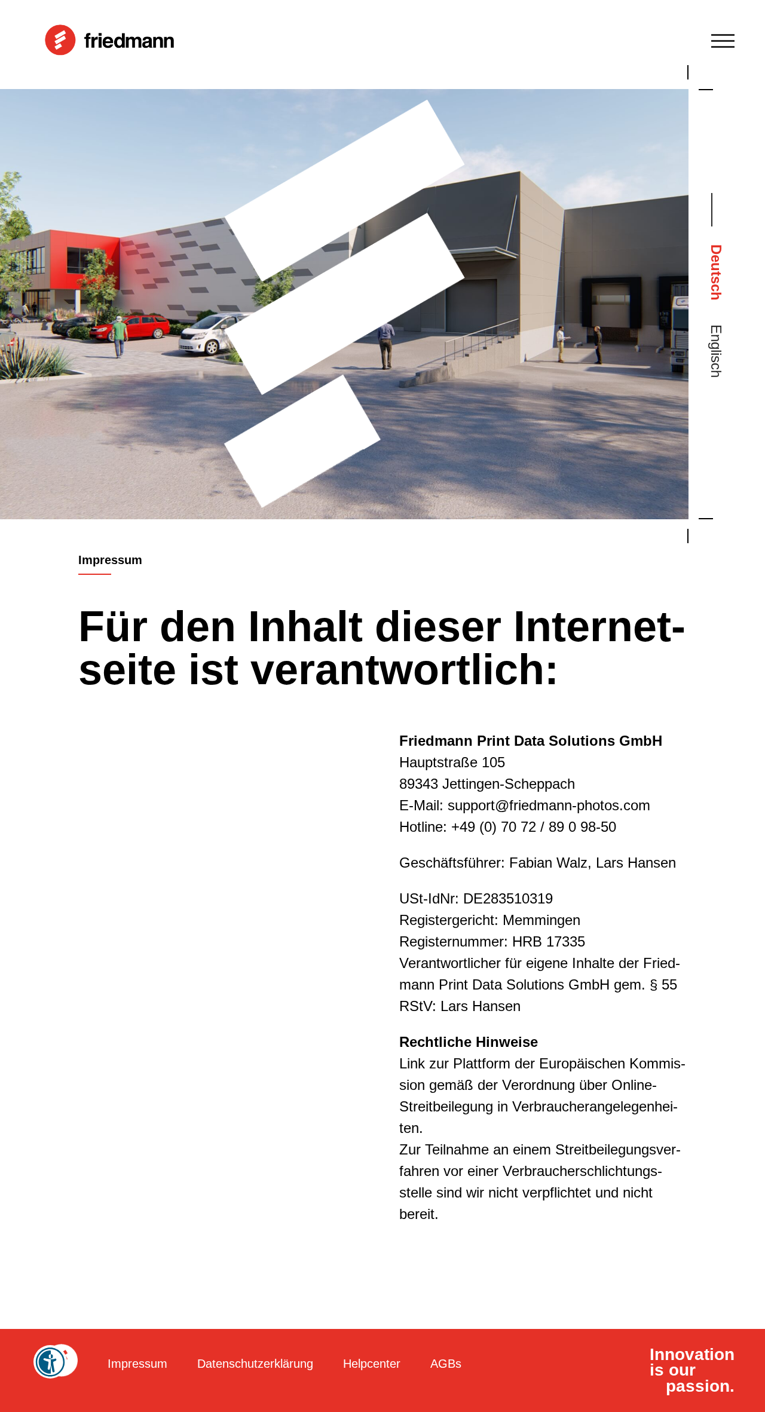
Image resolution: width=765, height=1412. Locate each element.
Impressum (137, 1363)
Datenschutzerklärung (255, 1363)
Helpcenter (371, 1363)
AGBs (445, 1363)
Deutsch (716, 272)
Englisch (716, 351)
